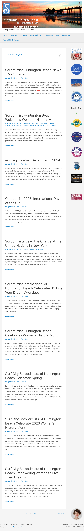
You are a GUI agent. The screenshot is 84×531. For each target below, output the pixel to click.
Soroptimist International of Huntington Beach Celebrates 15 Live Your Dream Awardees (33, 288)
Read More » (9, 101)
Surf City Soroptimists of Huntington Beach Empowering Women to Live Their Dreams (33, 473)
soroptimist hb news (12, 78)
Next (61, 513)
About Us (13, 35)
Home (5, 35)
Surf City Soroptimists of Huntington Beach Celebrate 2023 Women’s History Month (33, 423)
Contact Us (66, 35)
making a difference (12, 125)
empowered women (12, 123)
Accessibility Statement (11, 40)
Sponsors (49, 35)
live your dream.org (50, 123)
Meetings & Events (36, 35)
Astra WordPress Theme (17, 527)
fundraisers (39, 123)
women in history (41, 125)
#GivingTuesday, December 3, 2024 (32, 160)
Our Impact (23, 35)
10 (35, 513)
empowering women (27, 123)
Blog (57, 35)
